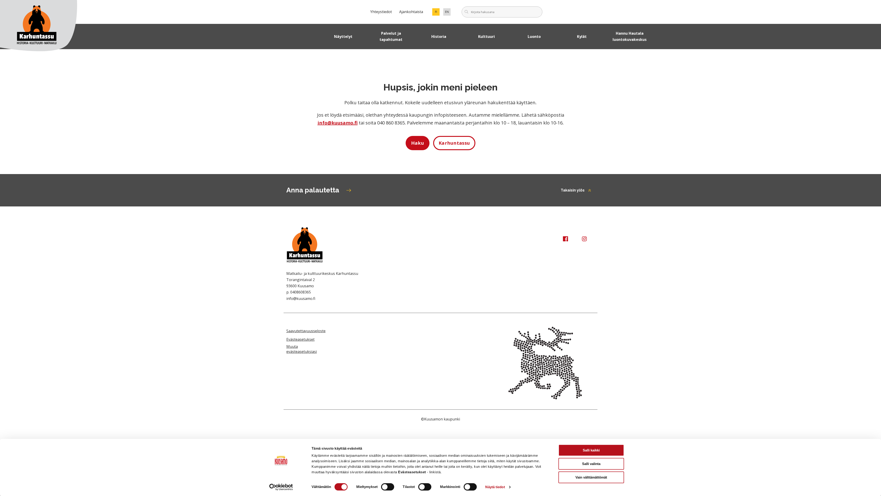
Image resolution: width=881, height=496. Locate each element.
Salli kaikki (591, 450)
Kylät (582, 36)
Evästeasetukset (300, 339)
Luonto (534, 36)
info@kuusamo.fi (338, 123)
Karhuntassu (454, 143)
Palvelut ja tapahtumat (390, 36)
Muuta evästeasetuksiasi (301, 349)
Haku (417, 143)
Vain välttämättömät (591, 477)
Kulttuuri (486, 36)
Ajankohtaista (411, 11)
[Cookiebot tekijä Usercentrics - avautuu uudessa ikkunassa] (281, 487)
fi (437, 13)
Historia (438, 36)
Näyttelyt (343, 36)
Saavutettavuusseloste (306, 330)
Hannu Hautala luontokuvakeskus (630, 36)
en (448, 13)
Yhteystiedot (381, 11)
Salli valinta (591, 464)
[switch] (387, 486)
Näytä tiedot (495, 487)
